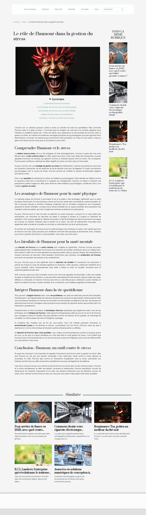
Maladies (71, 9)
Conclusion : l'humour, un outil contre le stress (56, 118)
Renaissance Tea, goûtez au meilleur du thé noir (117, 148)
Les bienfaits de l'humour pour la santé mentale (56, 111)
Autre (96, 9)
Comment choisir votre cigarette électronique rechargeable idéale (118, 110)
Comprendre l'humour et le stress (57, 103)
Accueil (16, 22)
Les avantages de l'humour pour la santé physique (57, 107)
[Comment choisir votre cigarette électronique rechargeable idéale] (118, 92)
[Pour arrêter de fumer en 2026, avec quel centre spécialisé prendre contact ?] (118, 53)
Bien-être (58, 9)
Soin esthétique (30, 9)
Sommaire (58, 99)
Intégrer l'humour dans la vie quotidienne (57, 114)
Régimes (45, 9)
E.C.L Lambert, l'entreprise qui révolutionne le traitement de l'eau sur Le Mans (118, 185)
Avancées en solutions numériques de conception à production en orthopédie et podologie (72, 474)
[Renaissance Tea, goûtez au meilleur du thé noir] (118, 131)
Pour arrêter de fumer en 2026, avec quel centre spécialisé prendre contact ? (118, 71)
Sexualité (84, 9)
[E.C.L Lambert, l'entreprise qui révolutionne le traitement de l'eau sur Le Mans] (118, 168)
